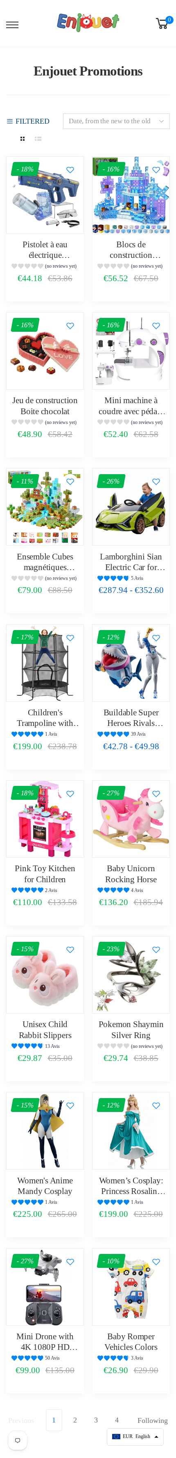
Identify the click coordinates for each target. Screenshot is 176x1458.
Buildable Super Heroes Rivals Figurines (131, 723)
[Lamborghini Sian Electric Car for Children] (131, 506)
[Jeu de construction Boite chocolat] (45, 351)
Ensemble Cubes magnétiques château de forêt (45, 567)
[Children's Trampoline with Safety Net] (45, 663)
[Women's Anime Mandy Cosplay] (45, 1130)
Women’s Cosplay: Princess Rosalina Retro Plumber (131, 1191)
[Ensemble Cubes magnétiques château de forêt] (45, 506)
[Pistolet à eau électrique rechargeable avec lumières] (45, 195)
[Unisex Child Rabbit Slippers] (45, 974)
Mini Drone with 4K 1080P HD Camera (45, 1347)
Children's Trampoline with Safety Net (45, 723)
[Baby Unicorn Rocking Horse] (131, 819)
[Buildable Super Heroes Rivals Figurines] (131, 663)
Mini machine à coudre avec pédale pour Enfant (131, 411)
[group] (45, 267)
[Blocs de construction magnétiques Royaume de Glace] (131, 195)
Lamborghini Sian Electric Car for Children (131, 567)
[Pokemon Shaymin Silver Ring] (131, 974)
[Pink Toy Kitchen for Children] (45, 819)
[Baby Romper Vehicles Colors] (131, 1287)
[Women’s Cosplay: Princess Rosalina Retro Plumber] (131, 1130)
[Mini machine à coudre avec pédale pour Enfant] (131, 351)
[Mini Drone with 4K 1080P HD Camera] (45, 1287)
